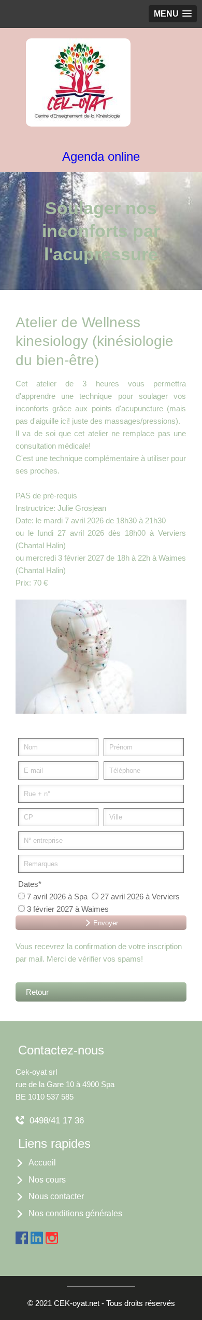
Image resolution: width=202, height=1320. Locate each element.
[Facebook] (22, 1236)
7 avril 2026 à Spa (56, 896)
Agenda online (101, 156)
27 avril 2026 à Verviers (139, 896)
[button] (173, 13)
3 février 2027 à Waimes (67, 909)
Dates (29, 884)
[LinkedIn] (37, 1236)
